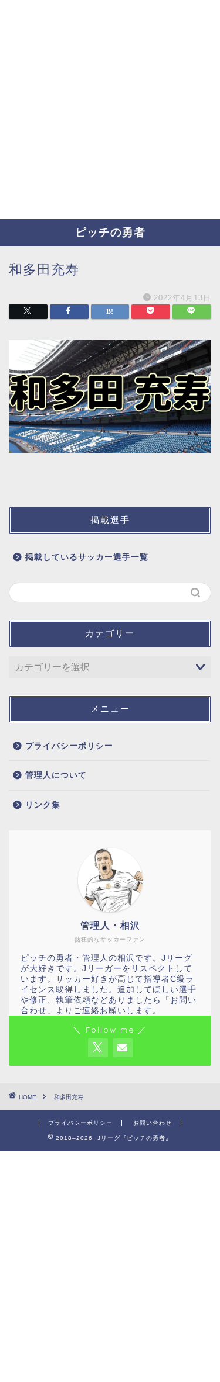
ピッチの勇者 (110, 232)
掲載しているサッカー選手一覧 (86, 557)
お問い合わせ (152, 1123)
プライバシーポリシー (69, 746)
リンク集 (42, 805)
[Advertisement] (110, 109)
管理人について (56, 775)
